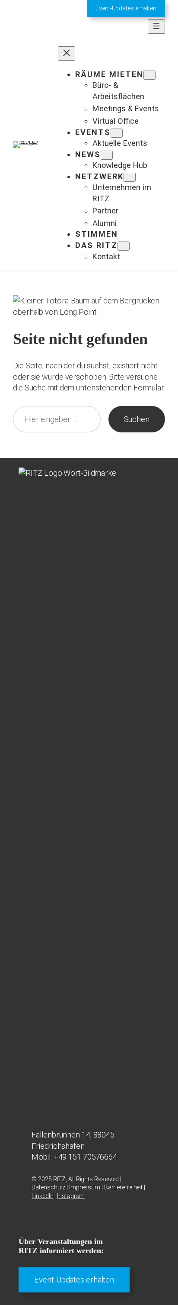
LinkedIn (42, 1195)
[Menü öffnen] (156, 26)
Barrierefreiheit (123, 1187)
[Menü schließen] (66, 53)
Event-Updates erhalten (125, 8)
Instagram (71, 1195)
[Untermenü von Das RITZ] (124, 246)
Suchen (136, 419)
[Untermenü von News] (107, 155)
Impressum (84, 1187)
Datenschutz (48, 1187)
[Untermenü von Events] (117, 133)
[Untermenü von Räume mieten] (149, 75)
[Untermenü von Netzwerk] (130, 177)
